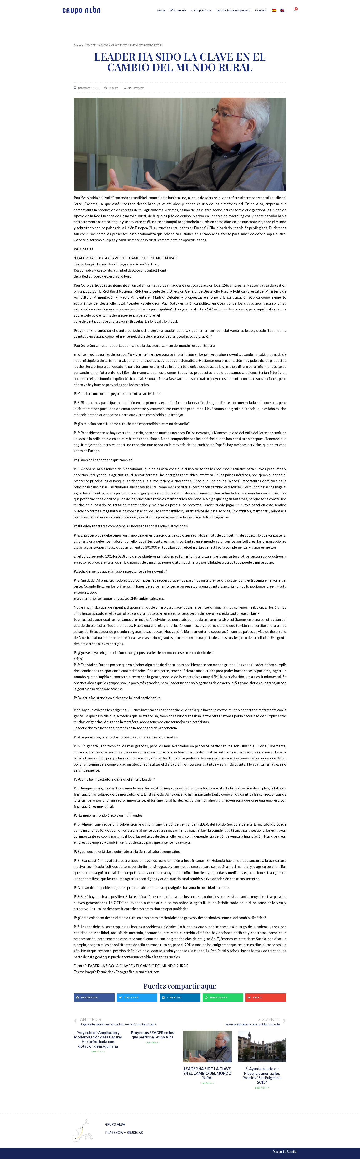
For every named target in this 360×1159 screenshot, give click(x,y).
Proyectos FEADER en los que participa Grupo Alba (152, 1035)
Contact (260, 10)
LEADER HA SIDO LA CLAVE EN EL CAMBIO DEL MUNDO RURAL (207, 1073)
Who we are (178, 10)
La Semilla (290, 1151)
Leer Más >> (98, 1051)
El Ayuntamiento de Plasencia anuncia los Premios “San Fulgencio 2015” (262, 1075)
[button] (94, 997)
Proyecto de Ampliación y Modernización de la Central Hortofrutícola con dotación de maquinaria (98, 1039)
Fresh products (201, 10)
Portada (78, 45)
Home (161, 10)
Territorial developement (233, 10)
